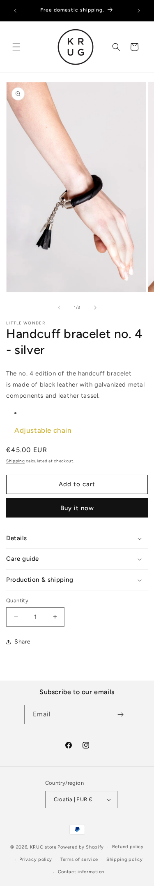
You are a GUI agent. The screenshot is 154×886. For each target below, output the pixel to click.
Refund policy (128, 846)
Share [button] (22, 641)
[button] (16, 47)
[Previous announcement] (15, 11)
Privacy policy (35, 859)
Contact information (81, 871)
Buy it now (77, 508)
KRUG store (43, 847)
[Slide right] (95, 307)
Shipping (15, 461)
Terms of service (79, 859)
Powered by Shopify (80, 847)
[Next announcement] (139, 11)
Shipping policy (124, 859)
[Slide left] (59, 307)
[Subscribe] (121, 714)
